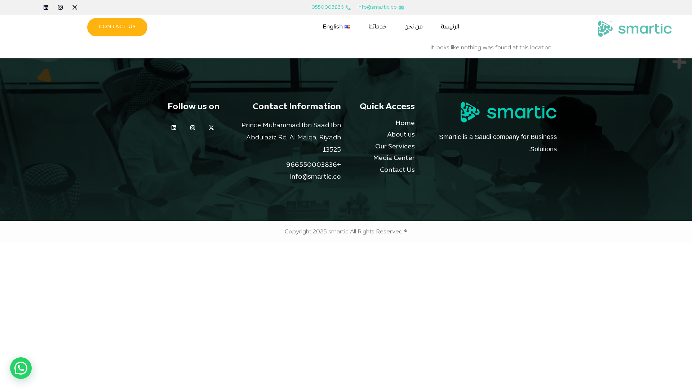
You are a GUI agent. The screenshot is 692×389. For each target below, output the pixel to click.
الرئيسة (450, 27)
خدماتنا (377, 27)
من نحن (413, 27)
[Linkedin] (46, 7)
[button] (21, 368)
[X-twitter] (74, 7)
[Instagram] (60, 7)
